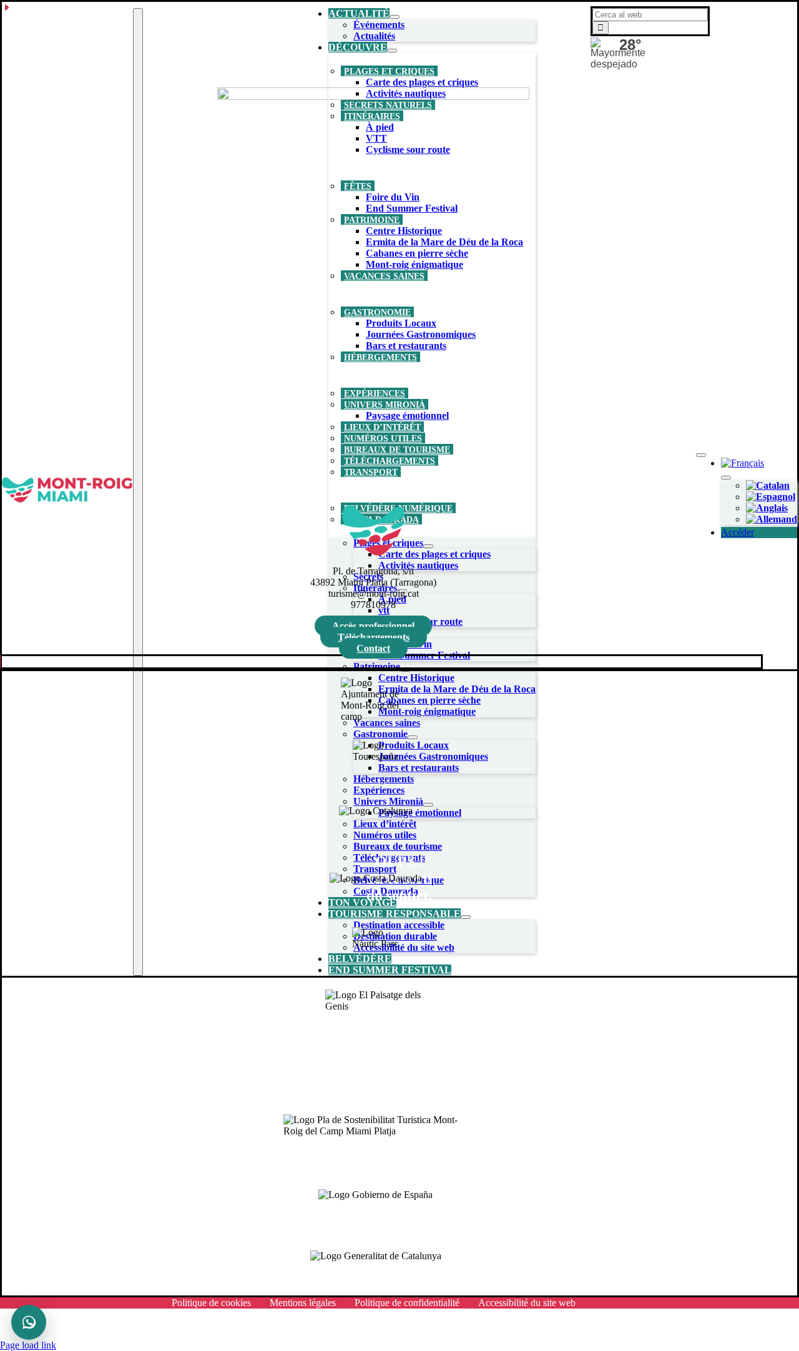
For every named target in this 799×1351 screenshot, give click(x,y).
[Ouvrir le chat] (28, 1322)
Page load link (28, 1345)
